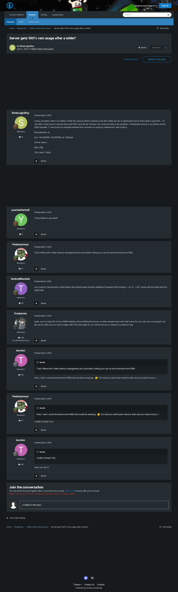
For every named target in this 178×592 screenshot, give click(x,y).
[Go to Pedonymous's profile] (21, 254)
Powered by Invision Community (89, 588)
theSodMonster (20, 278)
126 (22, 375)
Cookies (101, 584)
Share (143, 47)
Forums (10, 22)
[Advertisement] (89, 87)
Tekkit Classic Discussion (42, 49)
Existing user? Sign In (144, 6)
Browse (32, 15)
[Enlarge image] (96, 378)
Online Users (33, 22)
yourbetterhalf (20, 209)
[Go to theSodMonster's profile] (21, 288)
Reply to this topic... (33, 505)
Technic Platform (16, 15)
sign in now (70, 491)
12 (22, 137)
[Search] (168, 15)
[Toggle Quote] (38, 362)
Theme (77, 584)
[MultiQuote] (36, 161)
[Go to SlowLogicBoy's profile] (12, 48)
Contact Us (89, 584)
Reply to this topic (157, 59)
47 (22, 269)
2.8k (22, 337)
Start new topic (131, 59)
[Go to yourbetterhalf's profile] (21, 219)
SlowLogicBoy (27, 46)
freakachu (20, 313)
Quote (43, 161)
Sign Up (165, 5)
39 (22, 303)
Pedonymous (20, 244)
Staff (21, 22)
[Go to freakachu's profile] (21, 323)
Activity (44, 15)
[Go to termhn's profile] (21, 360)
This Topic (157, 15)
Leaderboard (57, 15)
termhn (20, 350)
